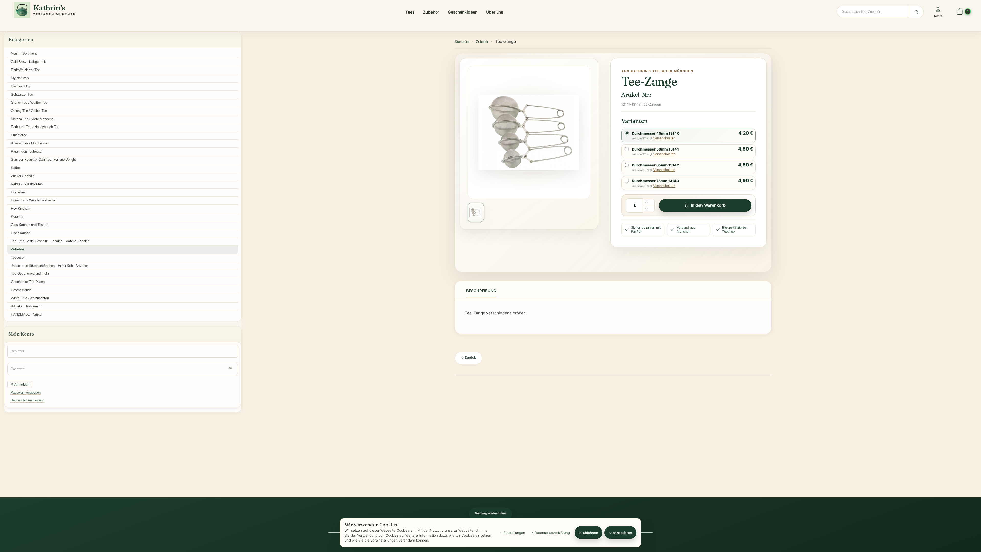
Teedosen (18, 257)
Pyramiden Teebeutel (26, 151)
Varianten (634, 120)
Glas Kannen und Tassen (29, 225)
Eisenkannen (20, 233)
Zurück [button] (470, 357)
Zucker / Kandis (22, 176)
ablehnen (590, 533)
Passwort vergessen (25, 392)
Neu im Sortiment (24, 53)
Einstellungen (514, 533)
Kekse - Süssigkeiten (27, 184)
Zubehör (431, 12)
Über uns (494, 12)
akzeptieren (622, 533)
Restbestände (21, 290)
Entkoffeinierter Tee (25, 70)
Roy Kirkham (20, 208)
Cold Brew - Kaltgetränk (28, 62)
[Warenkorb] (960, 11)
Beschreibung (481, 290)
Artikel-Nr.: (636, 94)
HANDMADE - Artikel (26, 314)
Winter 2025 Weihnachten (30, 298)
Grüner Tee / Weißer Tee (29, 103)
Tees (409, 12)
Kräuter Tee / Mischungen (30, 143)
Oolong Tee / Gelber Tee (29, 111)
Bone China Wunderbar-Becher (33, 200)
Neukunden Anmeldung (27, 400)
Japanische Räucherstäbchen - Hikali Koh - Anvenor (49, 266)
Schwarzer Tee (22, 94)
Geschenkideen (462, 12)
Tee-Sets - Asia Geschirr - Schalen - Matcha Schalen (50, 241)
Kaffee (16, 168)
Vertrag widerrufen (490, 513)
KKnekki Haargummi (26, 306)
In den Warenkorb (708, 205)
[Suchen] (916, 12)
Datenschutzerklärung (552, 533)
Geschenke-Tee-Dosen (28, 282)
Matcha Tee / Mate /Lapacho (32, 119)
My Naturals (20, 78)
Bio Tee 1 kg (20, 86)
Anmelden (21, 384)
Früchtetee (19, 135)
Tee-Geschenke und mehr (30, 273)
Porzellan (18, 192)
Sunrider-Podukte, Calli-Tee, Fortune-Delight (43, 160)
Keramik (17, 216)
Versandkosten (664, 138)
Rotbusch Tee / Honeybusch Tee (35, 127)
